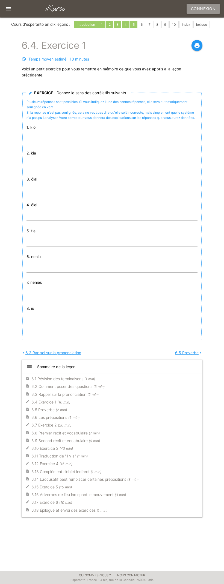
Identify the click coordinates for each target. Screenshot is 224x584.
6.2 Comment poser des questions (68, 386)
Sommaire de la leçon (50, 367)
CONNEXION (203, 8)
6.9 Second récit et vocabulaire (65, 440)
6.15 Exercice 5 (51, 487)
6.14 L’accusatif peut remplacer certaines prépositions (84, 479)
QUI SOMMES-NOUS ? (95, 575)
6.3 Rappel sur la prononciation (51, 352)
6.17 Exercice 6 (51, 502)
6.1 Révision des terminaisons (63, 378)
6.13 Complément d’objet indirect (66, 471)
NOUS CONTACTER (131, 575)
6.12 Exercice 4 (51, 463)
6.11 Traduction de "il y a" (59, 456)
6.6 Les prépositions (55, 417)
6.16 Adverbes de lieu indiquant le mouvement (78, 494)
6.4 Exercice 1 (50, 402)
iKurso (54, 8)
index (186, 24)
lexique (201, 24)
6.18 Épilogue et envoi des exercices (69, 510)
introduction (86, 24)
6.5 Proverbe (188, 352)
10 (174, 24)
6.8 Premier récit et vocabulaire (65, 433)
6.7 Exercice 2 (51, 425)
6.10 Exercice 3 (52, 448)
